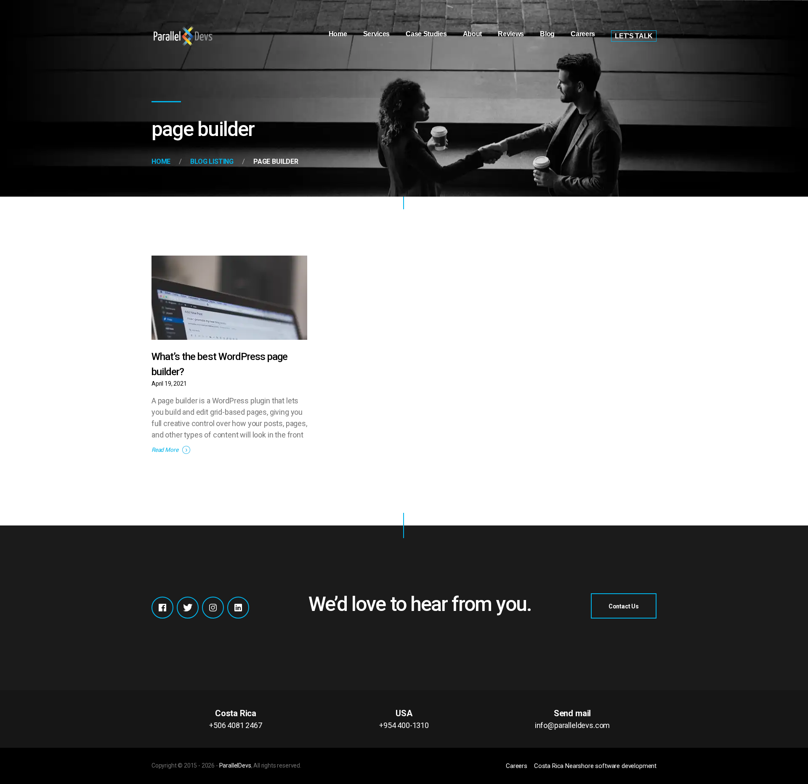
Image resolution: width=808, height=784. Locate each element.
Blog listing (212, 161)
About (472, 33)
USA (404, 719)
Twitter (188, 608)
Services (376, 33)
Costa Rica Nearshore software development (595, 766)
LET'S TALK (634, 36)
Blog (547, 33)
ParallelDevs (235, 765)
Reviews (511, 33)
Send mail (572, 719)
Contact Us (624, 606)
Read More (165, 449)
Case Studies (426, 33)
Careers (583, 33)
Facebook (162, 608)
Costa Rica (235, 719)
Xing (238, 608)
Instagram (213, 608)
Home (338, 33)
